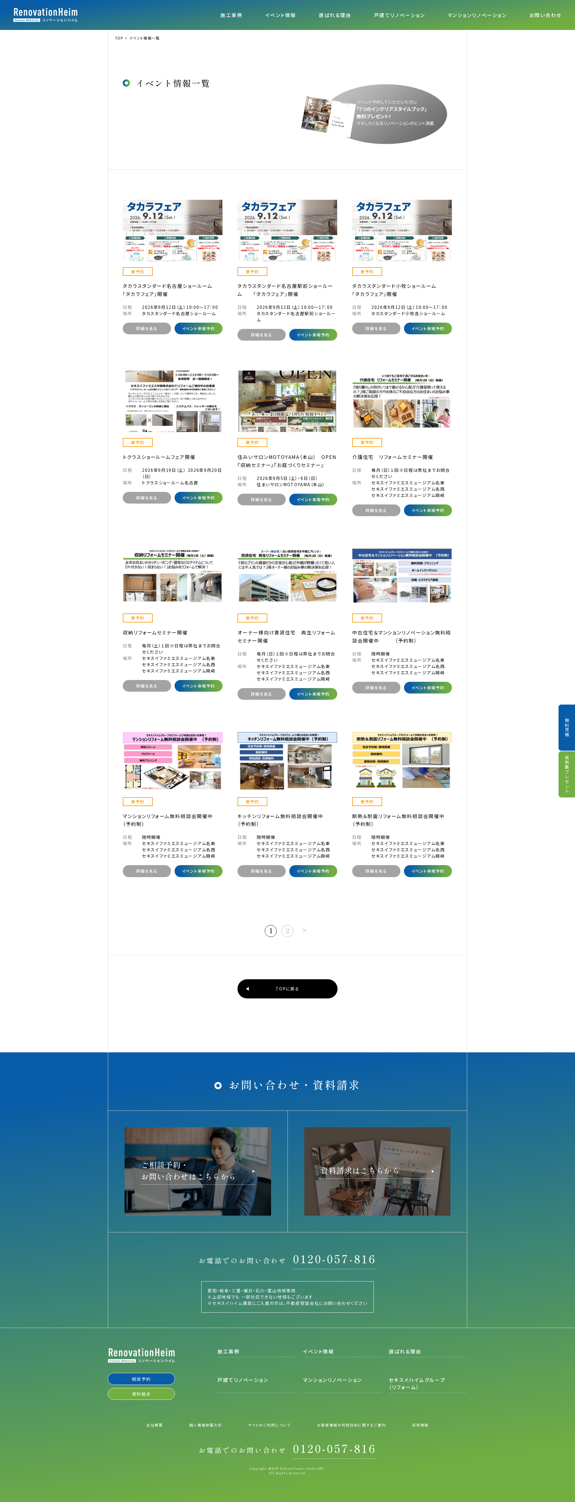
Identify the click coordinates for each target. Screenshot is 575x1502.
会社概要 (154, 1424)
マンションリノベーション (477, 15)
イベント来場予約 (198, 328)
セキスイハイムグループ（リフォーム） (417, 1383)
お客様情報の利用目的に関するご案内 (351, 1424)
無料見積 (567, 727)
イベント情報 (280, 15)
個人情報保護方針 (205, 1424)
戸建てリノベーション (399, 15)
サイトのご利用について (269, 1424)
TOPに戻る (288, 989)
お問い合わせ (545, 15)
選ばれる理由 (335, 15)
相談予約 (141, 1379)
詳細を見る (147, 328)
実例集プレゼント (567, 774)
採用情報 (420, 1424)
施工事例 (231, 15)
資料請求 (141, 1394)
